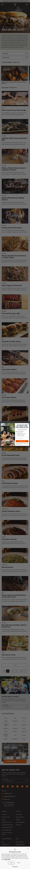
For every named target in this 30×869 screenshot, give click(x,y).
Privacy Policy (7, 859)
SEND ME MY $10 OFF (22, 441)
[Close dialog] (28, 424)
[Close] (28, 848)
